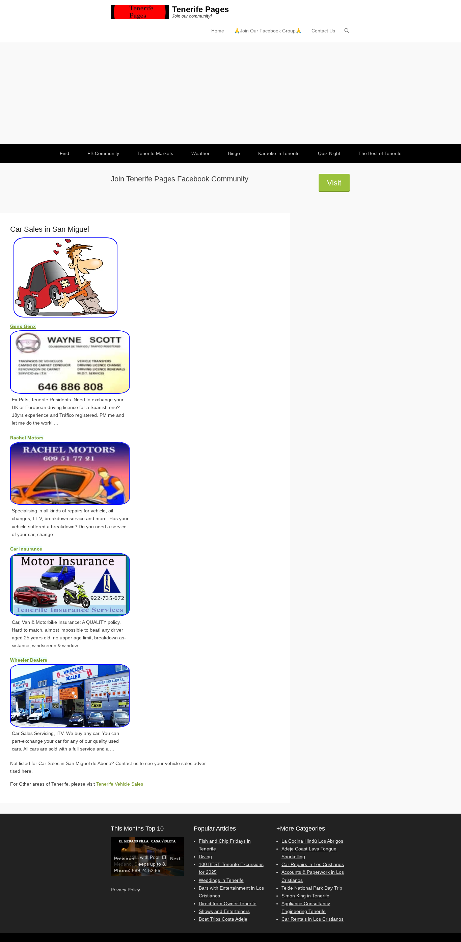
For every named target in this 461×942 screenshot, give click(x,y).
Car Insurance (26, 549)
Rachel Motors (27, 437)
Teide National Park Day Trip (311, 888)
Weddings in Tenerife (221, 880)
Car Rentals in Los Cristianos (312, 919)
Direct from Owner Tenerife (227, 903)
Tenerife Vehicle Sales (119, 784)
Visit (334, 183)
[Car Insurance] (77, 584)
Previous (124, 858)
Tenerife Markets (155, 153)
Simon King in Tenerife (305, 895)
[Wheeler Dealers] (77, 696)
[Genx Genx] (77, 362)
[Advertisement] (230, 93)
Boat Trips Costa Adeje (223, 919)
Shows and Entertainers (224, 911)
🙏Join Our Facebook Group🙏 (267, 30)
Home (217, 30)
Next (175, 858)
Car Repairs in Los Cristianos (312, 864)
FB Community (103, 153)
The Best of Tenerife (380, 153)
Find (64, 153)
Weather (200, 153)
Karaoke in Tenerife (279, 153)
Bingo (234, 153)
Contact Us (323, 30)
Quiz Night (329, 153)
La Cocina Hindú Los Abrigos (312, 841)
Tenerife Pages (200, 9)
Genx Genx (23, 326)
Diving (205, 856)
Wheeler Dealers (28, 660)
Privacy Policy (125, 889)
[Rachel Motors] (77, 473)
